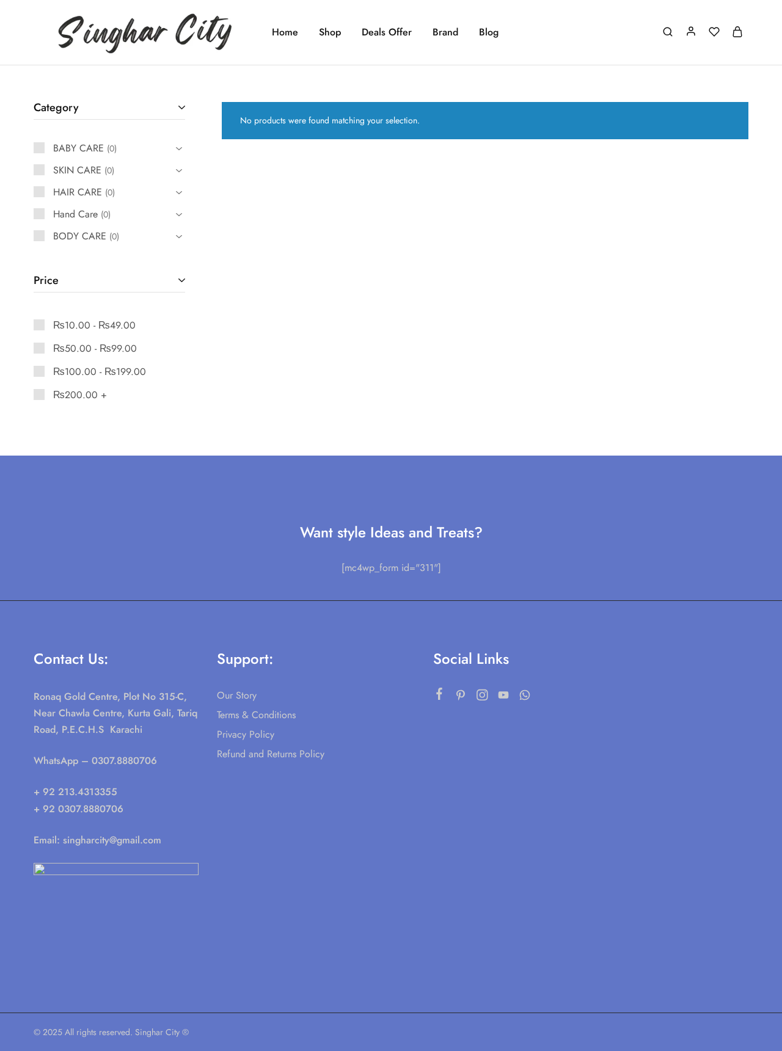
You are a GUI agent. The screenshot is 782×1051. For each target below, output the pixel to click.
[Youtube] (503, 697)
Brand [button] (445, 32)
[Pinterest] (461, 697)
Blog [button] (489, 32)
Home (285, 32)
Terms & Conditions (256, 715)
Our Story (237, 695)
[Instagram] (482, 697)
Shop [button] (330, 32)
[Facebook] (439, 696)
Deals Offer (387, 32)
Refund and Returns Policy (270, 754)
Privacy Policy (245, 734)
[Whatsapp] (525, 697)
